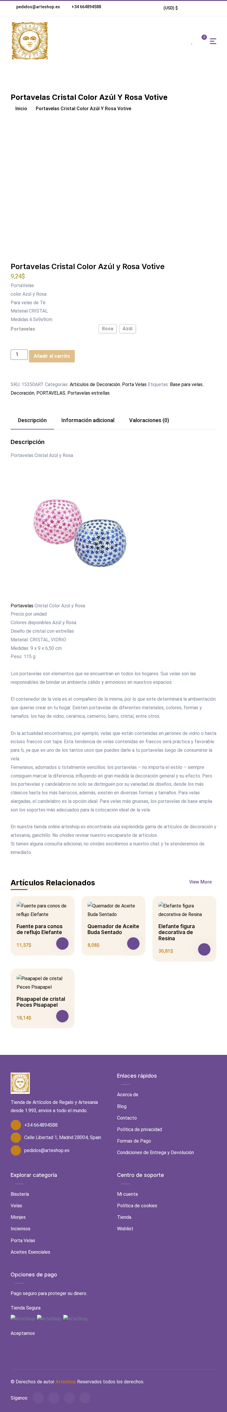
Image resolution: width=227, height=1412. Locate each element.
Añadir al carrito (52, 356)
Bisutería (20, 1194)
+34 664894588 (86, 6)
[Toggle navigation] (213, 41)
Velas (16, 1205)
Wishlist (125, 1229)
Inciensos (20, 1229)
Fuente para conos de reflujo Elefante (40, 929)
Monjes (18, 1217)
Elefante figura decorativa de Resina (176, 932)
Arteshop (66, 1382)
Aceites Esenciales (30, 1252)
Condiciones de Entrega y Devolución (155, 1152)
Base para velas (186, 384)
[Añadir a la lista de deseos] (14, 376)
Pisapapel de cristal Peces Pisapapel (41, 1002)
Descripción (32, 420)
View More (201, 882)
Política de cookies (137, 1205)
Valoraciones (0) (149, 420)
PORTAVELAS (50, 393)
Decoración (22, 393)
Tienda (124, 1217)
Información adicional (87, 420)
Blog (122, 1106)
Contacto (127, 1118)
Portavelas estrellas (88, 393)
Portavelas (23, 329)
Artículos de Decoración (95, 384)
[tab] (32, 420)
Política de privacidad (139, 1129)
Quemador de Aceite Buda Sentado (113, 929)
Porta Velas (134, 384)
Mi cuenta (127, 1194)
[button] (170, 8)
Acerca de (127, 1094)
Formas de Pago (134, 1141)
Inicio (20, 108)
